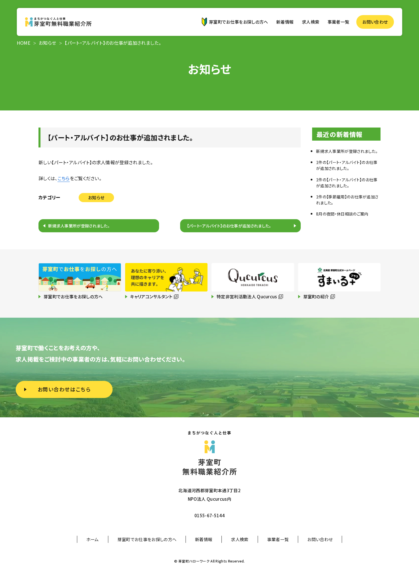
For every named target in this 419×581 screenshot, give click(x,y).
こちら (64, 178)
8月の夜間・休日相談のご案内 (342, 214)
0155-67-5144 (209, 515)
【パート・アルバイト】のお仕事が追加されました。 (229, 226)
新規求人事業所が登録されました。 (79, 226)
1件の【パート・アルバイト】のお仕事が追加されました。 (347, 165)
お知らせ (96, 197)
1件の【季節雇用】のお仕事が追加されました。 (347, 200)
